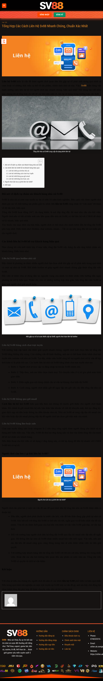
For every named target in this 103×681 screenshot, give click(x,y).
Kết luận (8, 185)
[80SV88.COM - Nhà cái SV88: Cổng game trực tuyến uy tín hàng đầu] (51, 5)
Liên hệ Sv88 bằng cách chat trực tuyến (21, 173)
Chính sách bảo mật (73, 640)
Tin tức (4, 22)
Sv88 (83, 85)
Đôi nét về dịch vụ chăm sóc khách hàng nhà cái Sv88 (23, 165)
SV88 (4, 640)
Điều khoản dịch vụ (72, 636)
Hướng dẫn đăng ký (47, 636)
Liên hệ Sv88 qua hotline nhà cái (19, 171)
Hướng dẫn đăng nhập (48, 640)
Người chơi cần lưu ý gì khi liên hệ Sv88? (19, 182)
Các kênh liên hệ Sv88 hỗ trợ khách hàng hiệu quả (22, 168)
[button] (4, 6)
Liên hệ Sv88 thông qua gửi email (19, 176)
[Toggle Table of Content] (39, 161)
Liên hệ (68, 649)
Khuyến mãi (69, 644)
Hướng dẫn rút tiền (46, 649)
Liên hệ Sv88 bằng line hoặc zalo (19, 179)
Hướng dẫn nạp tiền (47, 644)
